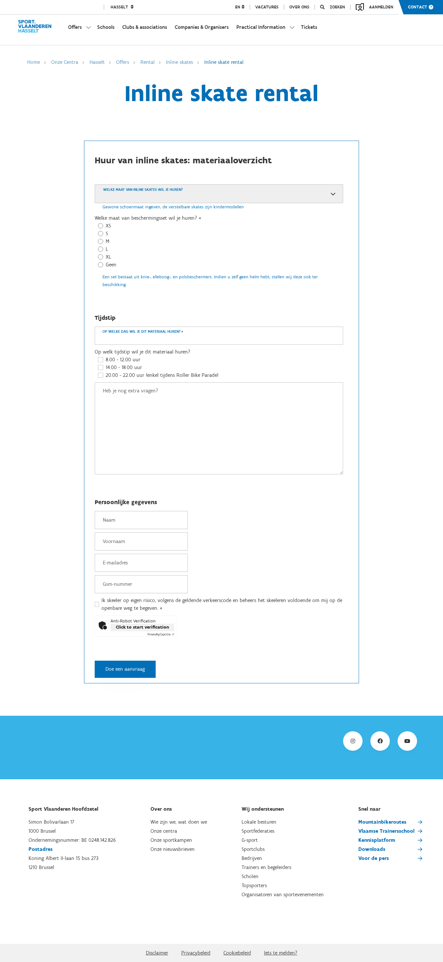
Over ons (299, 7)
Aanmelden (381, 7)
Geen (111, 264)
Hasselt (120, 7)
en (238, 7)
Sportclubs (253, 849)
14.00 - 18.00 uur (124, 367)
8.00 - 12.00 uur (123, 359)
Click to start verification (142, 627)
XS (108, 226)
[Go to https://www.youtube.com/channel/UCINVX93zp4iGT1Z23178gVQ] (407, 741)
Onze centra (163, 831)
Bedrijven (252, 858)
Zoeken (337, 7)
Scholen (250, 876)
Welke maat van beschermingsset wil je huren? (148, 218)
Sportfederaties (258, 831)
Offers (122, 62)
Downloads (371, 849)
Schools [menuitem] (105, 27)
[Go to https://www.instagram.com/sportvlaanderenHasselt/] (353, 741)
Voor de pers (373, 858)
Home (33, 62)
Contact (417, 7)
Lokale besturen (259, 822)
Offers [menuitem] (75, 27)
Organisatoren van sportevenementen (283, 894)
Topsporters (254, 885)
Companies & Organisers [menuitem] (202, 27)
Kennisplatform (376, 840)
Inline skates (179, 62)
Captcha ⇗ (161, 634)
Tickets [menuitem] (309, 27)
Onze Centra (64, 62)
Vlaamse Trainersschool (386, 831)
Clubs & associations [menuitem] (144, 27)
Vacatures (267, 7)
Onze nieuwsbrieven (172, 849)
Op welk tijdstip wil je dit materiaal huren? (142, 352)
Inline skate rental (224, 62)
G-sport (250, 840)
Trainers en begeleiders (266, 867)
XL (108, 257)
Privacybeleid (195, 953)
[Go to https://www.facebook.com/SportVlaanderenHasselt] (380, 741)
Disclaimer (157, 953)
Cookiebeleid (237, 953)
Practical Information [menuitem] (260, 27)
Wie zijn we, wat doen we (178, 822)
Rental (147, 62)
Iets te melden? (280, 953)
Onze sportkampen (171, 840)
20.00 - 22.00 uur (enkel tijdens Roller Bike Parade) (162, 375)
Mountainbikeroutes (382, 822)
